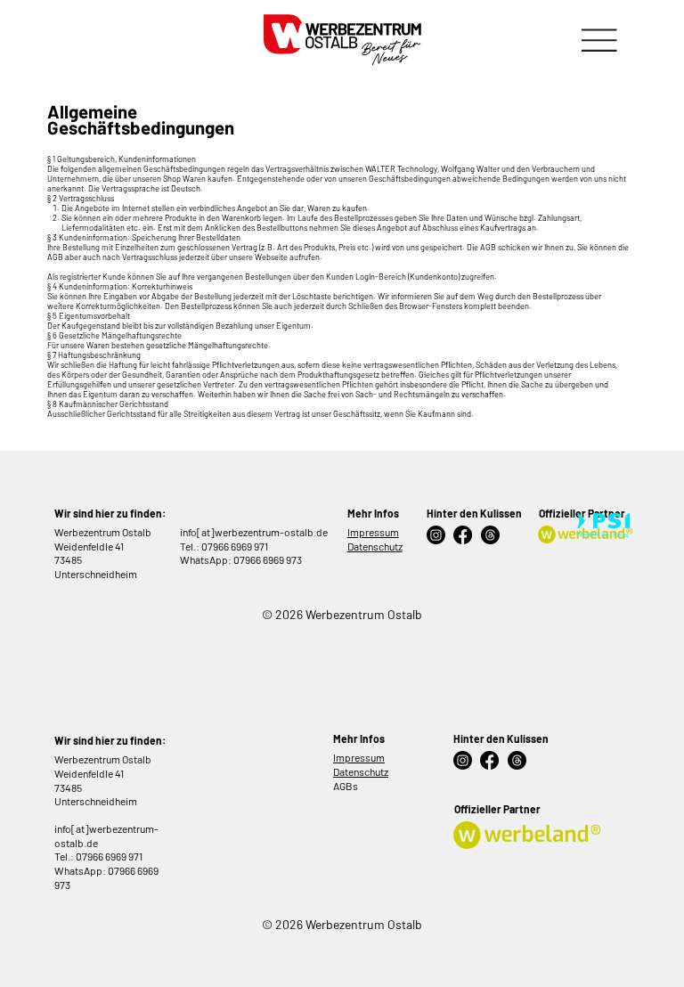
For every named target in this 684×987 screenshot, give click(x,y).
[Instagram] (436, 535)
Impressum (373, 532)
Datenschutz (375, 546)
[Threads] (490, 535)
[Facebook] (462, 535)
